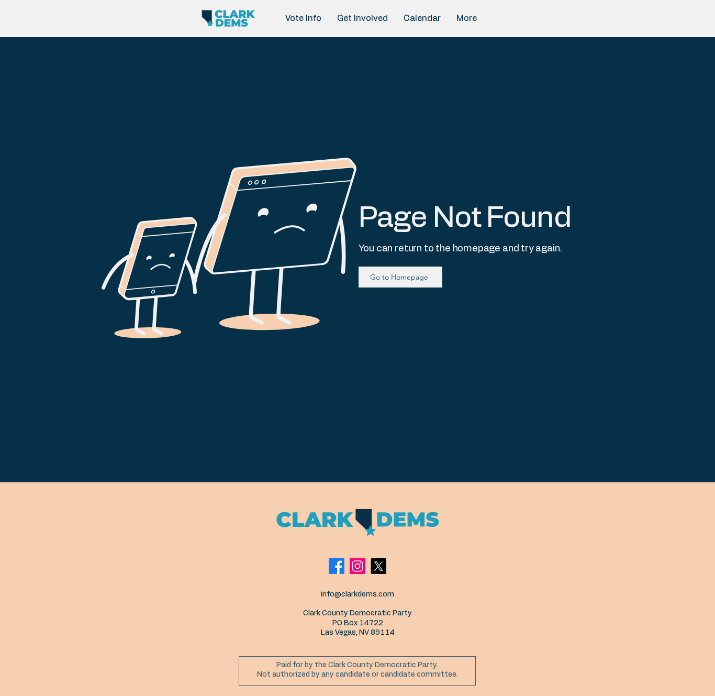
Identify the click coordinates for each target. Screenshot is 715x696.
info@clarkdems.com (357, 594)
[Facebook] (336, 566)
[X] (378, 566)
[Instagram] (357, 566)
